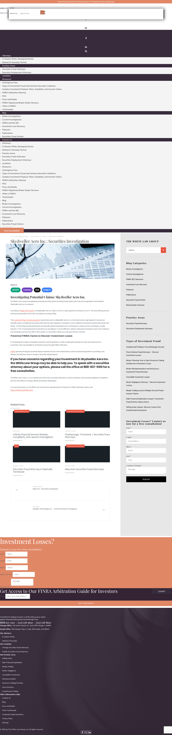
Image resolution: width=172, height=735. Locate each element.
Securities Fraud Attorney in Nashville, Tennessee (33, 470)
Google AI (47, 290)
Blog (4, 113)
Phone (128, 447)
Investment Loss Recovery (13, 126)
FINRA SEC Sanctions (134, 279)
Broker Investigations (11, 116)
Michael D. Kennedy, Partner (14, 62)
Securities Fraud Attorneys (14, 69)
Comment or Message (134, 466)
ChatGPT (15, 290)
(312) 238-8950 (43, 622)
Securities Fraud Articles (13, 136)
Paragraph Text (5, 587)
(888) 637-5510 (7, 622)
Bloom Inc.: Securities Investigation (46, 488)
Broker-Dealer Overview (21, 411)
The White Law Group (22, 236)
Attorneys (6, 55)
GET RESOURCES (86, 603)
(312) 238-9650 (25, 622)
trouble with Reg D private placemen (27, 320)
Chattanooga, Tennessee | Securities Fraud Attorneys (88, 436)
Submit (146, 479)
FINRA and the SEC (10, 123)
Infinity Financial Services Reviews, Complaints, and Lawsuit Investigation (33, 436)
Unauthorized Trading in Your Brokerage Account (145, 347)
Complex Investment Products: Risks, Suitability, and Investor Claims (32, 89)
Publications (7, 133)
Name (128, 428)
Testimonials (7, 109)
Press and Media (9, 99)
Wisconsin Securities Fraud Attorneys (84, 469)
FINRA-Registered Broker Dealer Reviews (20, 103)
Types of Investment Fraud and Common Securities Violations (29, 86)
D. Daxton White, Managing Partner (18, 59)
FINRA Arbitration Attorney (14, 92)
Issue (128, 456)
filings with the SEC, (27, 311)
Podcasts (6, 129)
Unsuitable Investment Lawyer (138, 377)
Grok (37, 290)
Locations (6, 76)
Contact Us (7, 140)
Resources (6, 79)
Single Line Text (6, 574)
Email (2, 561)
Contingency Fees (10, 82)
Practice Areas (8, 65)
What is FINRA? (9, 106)
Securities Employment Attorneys (16, 72)
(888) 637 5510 (7, 8)
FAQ (4, 96)
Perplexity (27, 290)
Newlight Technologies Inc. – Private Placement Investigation (55, 508)
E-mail (129, 437)
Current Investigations (12, 119)
